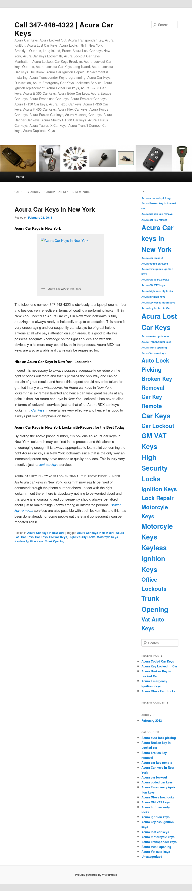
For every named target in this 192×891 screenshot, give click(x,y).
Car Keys (41, 537)
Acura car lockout (152, 258)
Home (20, 176)
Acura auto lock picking (156, 198)
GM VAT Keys (58, 537)
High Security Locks (82, 537)
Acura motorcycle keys (155, 336)
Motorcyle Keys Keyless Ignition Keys (157, 547)
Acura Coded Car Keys (157, 661)
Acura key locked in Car (155, 308)
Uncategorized (151, 856)
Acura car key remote (154, 219)
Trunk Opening (54, 541)
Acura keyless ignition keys (158, 302)
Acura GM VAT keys (153, 285)
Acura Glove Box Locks (158, 691)
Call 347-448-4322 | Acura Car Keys (64, 28)
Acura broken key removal (157, 214)
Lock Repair (157, 498)
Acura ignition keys (153, 296)
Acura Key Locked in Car (159, 666)
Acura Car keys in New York (46, 533)
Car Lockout (157, 426)
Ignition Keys (159, 489)
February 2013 (151, 720)
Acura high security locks (157, 291)
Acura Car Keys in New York (55, 209)
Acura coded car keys (154, 263)
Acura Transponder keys (156, 342)
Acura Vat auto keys (153, 353)
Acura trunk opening (154, 347)
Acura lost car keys (155, 832)
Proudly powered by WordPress (96, 874)
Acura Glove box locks (155, 279)
